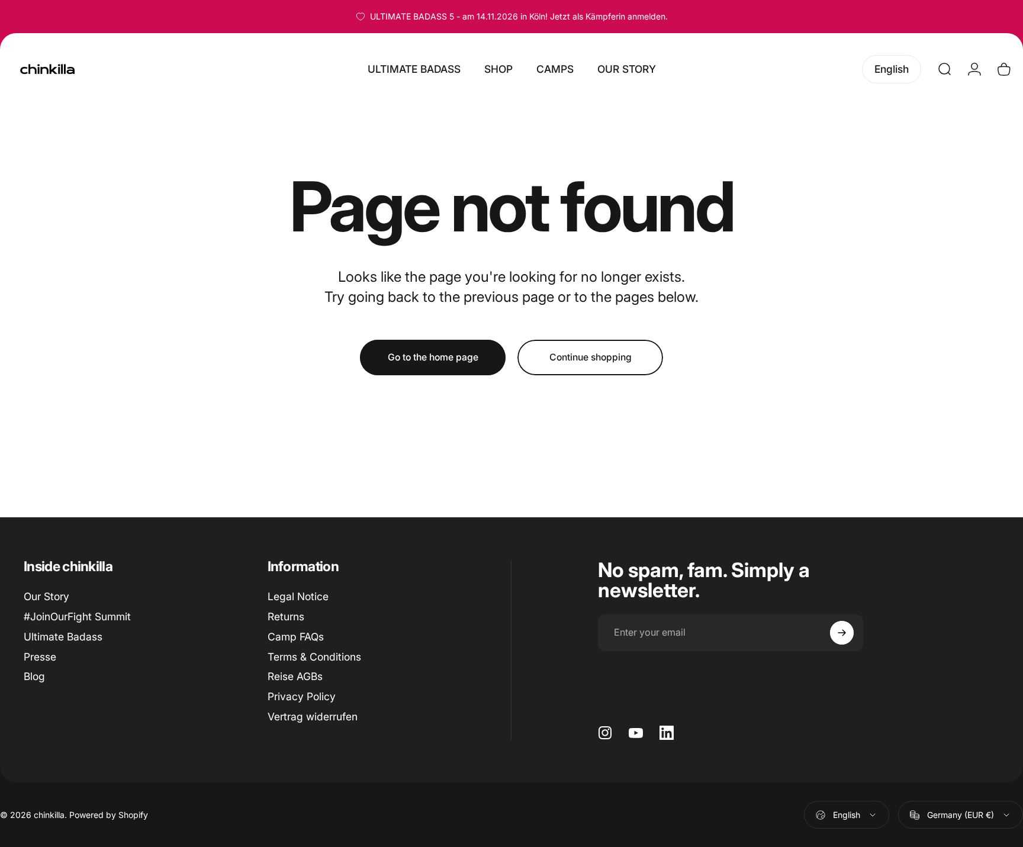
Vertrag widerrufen (313, 716)
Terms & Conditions (314, 656)
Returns (286, 616)
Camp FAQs (296, 636)
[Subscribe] (842, 633)
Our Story (46, 596)
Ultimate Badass (63, 636)
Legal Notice (298, 596)
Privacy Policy (302, 696)
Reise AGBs (295, 676)
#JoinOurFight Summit (77, 616)
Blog (34, 676)
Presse (40, 656)
